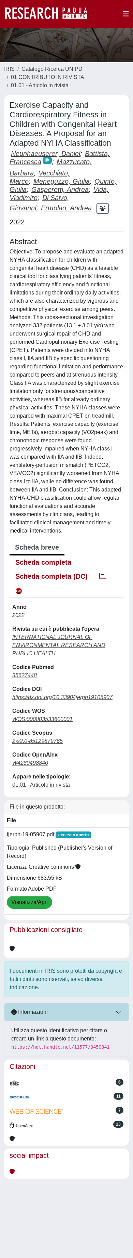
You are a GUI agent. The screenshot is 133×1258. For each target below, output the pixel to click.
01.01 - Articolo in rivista (40, 85)
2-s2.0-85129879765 (37, 741)
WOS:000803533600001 (42, 719)
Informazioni (32, 1012)
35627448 (24, 675)
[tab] (102, 576)
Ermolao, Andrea (66, 208)
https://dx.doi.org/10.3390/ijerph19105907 (62, 697)
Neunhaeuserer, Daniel (45, 153)
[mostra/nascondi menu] (126, 14)
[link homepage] (49, 14)
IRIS (9, 69)
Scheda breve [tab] (37, 547)
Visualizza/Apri (29, 902)
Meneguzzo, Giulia (61, 181)
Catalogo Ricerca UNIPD (52, 69)
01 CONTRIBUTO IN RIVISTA (47, 77)
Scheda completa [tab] (43, 562)
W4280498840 (30, 763)
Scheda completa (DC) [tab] (51, 576)
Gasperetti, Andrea (60, 189)
